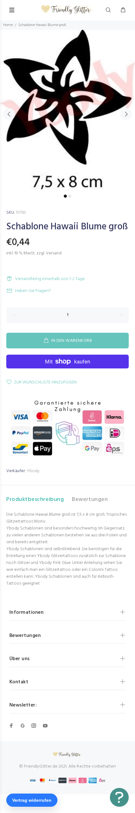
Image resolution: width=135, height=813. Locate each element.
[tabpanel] (67, 110)
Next (126, 114)
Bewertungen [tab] (90, 499)
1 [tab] (65, 196)
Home (8, 25)
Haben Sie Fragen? (33, 290)
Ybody (33, 471)
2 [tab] (69, 196)
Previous (9, 114)
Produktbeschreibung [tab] (35, 499)
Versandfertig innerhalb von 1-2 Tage (50, 279)
